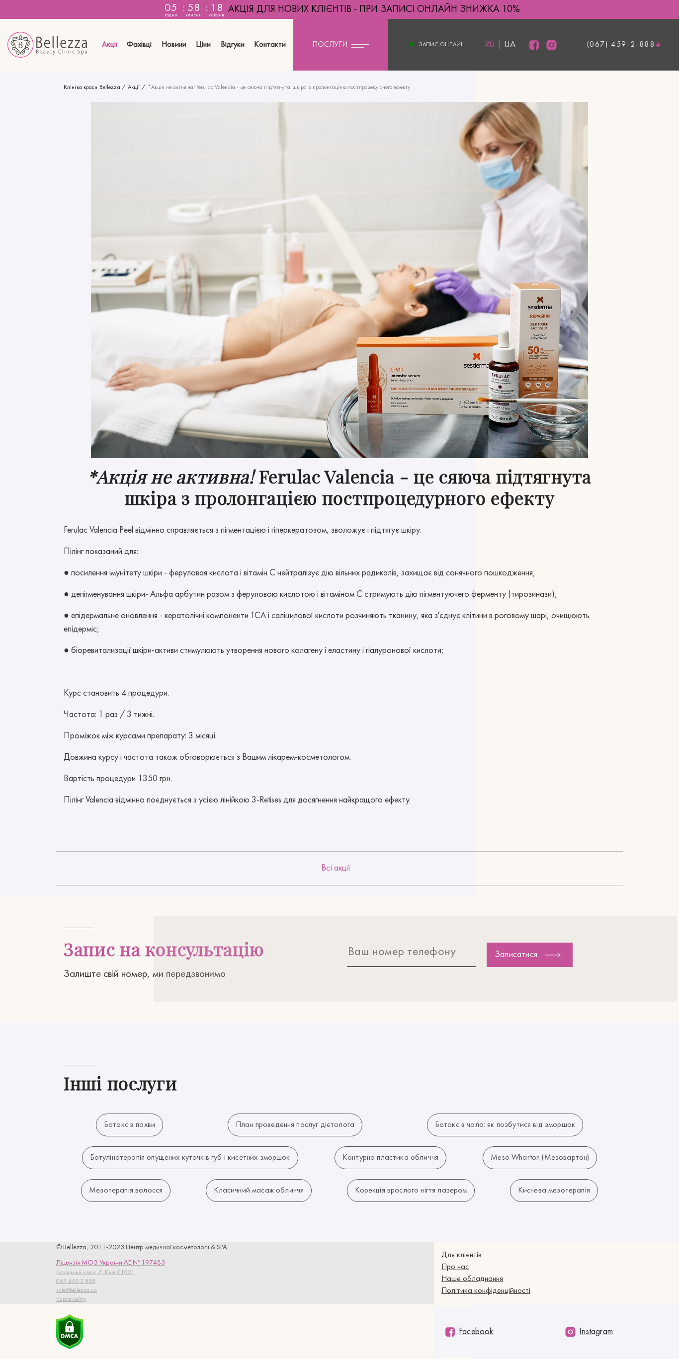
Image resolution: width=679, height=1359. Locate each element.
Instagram (596, 1332)
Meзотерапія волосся (126, 1191)
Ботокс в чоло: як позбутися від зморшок (505, 1125)
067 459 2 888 (75, 1281)
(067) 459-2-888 (621, 45)
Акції (109, 45)
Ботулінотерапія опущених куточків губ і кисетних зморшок (190, 1158)
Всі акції (335, 868)
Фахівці (139, 45)
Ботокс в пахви (129, 1125)
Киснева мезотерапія (554, 1191)
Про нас (455, 1267)
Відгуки (233, 45)
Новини (174, 45)
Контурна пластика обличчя (390, 1158)
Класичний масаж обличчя (259, 1191)
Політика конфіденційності (485, 1291)
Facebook (476, 1332)
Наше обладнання (472, 1279)
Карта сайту (71, 1299)
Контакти (270, 45)
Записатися (516, 955)
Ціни (203, 45)
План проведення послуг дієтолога (295, 1125)
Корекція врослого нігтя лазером (411, 1191)
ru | (493, 45)
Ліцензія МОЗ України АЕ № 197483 (110, 1263)
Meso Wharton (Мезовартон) (540, 1158)
